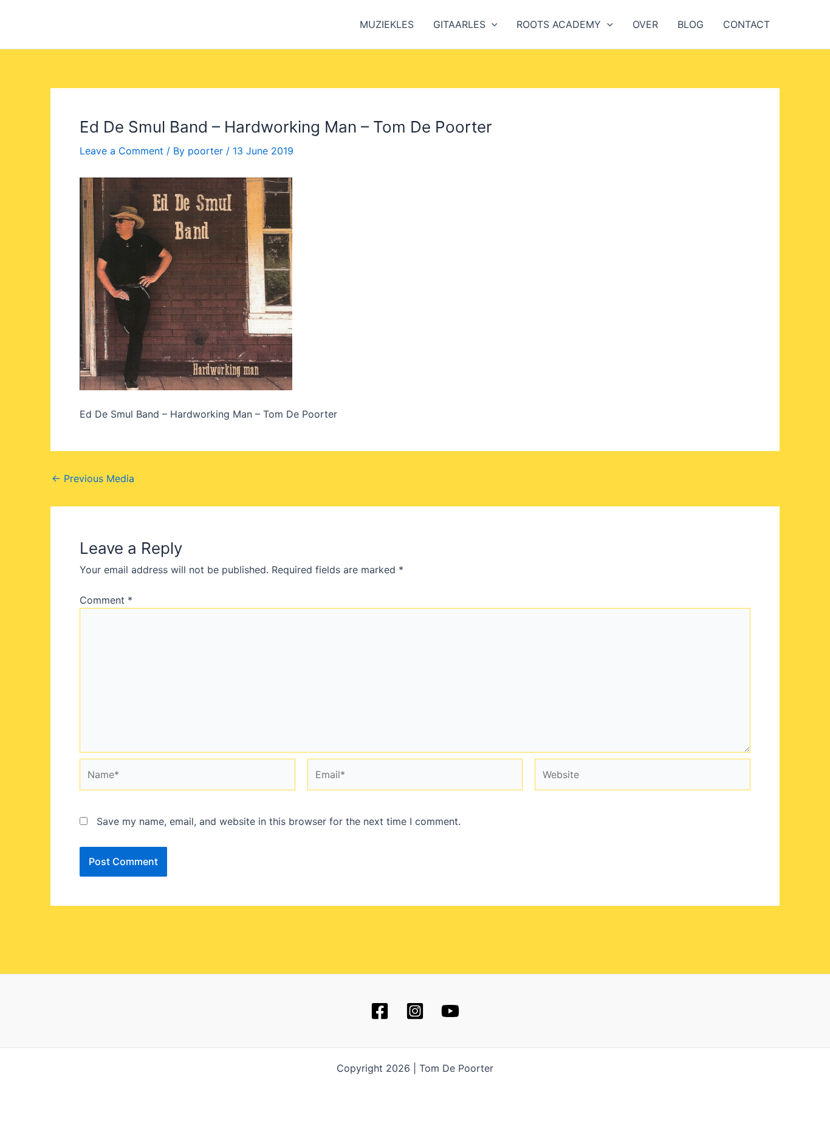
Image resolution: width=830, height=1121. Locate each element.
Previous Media (93, 478)
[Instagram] (415, 1011)
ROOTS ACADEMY (558, 24)
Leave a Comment (121, 151)
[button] (491, 24)
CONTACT (746, 24)
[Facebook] (380, 1011)
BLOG (690, 24)
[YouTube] (450, 1011)
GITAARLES (459, 24)
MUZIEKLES (387, 24)
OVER (645, 24)
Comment (106, 600)
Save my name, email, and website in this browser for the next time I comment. (279, 821)
